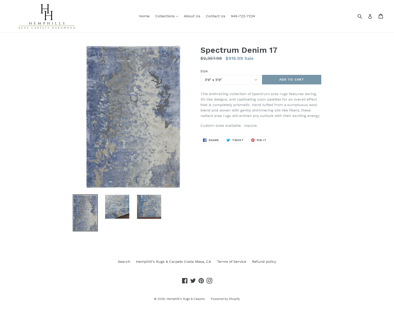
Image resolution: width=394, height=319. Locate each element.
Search (124, 261)
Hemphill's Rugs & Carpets (185, 299)
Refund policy (264, 261)
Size (204, 71)
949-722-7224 (243, 16)
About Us (192, 16)
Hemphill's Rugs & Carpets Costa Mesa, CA (173, 261)
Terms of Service (231, 261)
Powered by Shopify (225, 299)
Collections (167, 16)
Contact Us (215, 16)
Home (144, 16)
